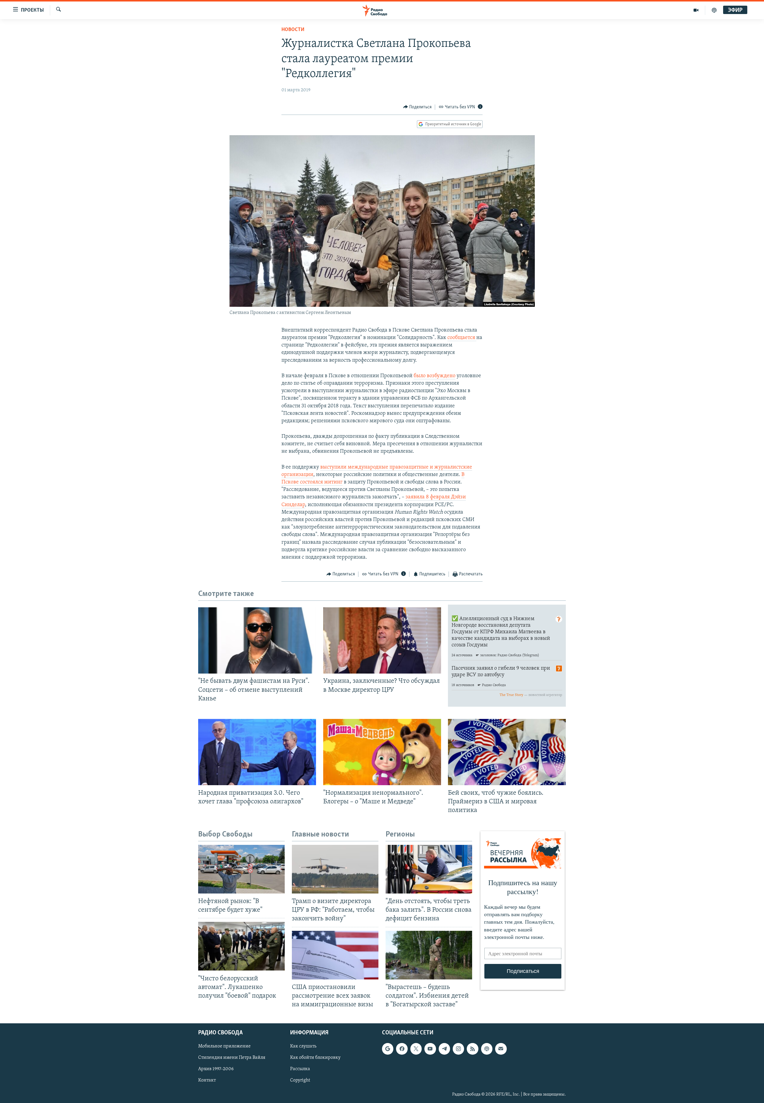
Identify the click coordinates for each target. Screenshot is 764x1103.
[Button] (417, 107)
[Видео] (696, 10)
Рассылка (300, 1069)
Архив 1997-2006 (216, 1069)
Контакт (207, 1080)
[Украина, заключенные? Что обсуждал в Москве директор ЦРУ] (382, 640)
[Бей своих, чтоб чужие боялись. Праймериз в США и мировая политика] (507, 752)
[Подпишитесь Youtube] (430, 1048)
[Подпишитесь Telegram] (444, 1048)
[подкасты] (714, 10)
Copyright (300, 1080)
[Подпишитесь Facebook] (401, 1048)
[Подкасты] (486, 1048)
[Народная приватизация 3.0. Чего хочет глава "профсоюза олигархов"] (257, 752)
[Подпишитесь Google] (387, 1048)
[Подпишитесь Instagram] (458, 1048)
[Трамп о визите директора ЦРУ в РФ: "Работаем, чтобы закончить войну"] (335, 869)
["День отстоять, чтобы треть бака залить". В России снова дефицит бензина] (429, 869)
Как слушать (303, 1046)
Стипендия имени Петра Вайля (231, 1058)
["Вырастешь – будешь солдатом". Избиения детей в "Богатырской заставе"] (429, 955)
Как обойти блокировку (315, 1058)
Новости (292, 30)
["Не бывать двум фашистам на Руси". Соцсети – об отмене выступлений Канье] (257, 640)
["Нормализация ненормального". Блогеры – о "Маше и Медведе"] (382, 752)
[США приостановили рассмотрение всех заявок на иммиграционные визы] (335, 955)
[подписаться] (500, 1048)
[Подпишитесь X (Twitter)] (416, 1048)
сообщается (461, 338)
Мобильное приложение (224, 1046)
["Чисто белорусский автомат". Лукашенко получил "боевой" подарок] (241, 946)
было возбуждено (434, 376)
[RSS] (472, 1048)
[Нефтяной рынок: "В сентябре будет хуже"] (241, 869)
